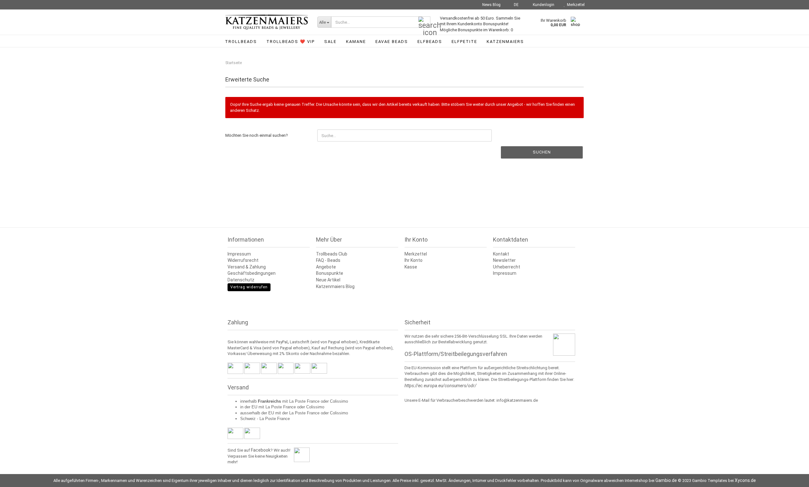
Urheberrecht (506, 266)
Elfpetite (464, 41)
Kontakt (501, 253)
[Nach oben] (791, 477)
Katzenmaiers (505, 41)
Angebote (326, 266)
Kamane (356, 41)
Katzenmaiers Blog (335, 286)
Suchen (542, 152)
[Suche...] (424, 22)
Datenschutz (241, 279)
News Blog (491, 5)
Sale (330, 41)
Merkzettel (575, 5)
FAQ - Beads (328, 260)
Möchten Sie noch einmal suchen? (256, 135)
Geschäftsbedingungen (252, 273)
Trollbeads (241, 41)
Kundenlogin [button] (542, 5)
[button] (514, 4)
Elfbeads (429, 41)
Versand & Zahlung (247, 266)
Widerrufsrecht (243, 260)
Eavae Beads (391, 41)
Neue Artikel (328, 279)
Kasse (410, 266)
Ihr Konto (413, 260)
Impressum (239, 253)
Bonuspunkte (329, 273)
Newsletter (504, 260)
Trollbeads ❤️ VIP (290, 41)
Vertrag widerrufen (249, 287)
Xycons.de (745, 480)
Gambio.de (666, 480)
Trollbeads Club (331, 253)
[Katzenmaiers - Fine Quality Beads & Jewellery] (266, 22)
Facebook (261, 450)
